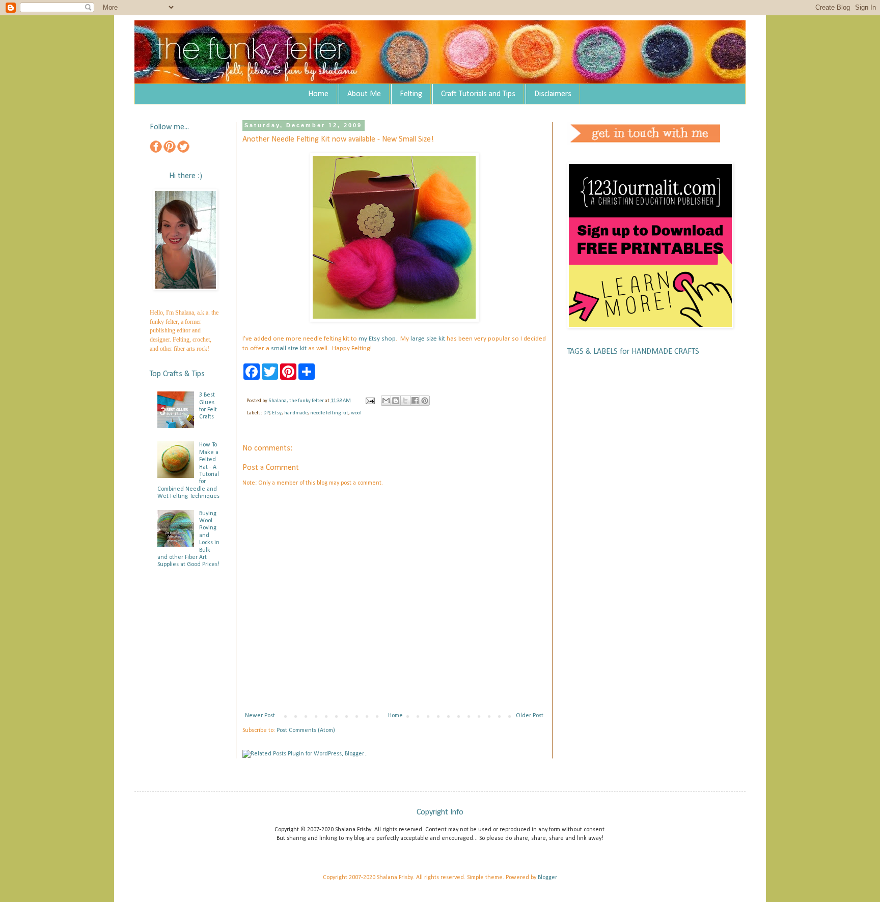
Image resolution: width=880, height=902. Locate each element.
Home (318, 94)
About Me (364, 94)
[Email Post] (369, 401)
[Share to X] (405, 401)
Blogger (547, 878)
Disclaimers (552, 94)
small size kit (289, 348)
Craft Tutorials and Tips (478, 94)
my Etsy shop (377, 338)
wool (356, 413)
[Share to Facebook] (415, 401)
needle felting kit (329, 413)
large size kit (427, 338)
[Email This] (386, 401)
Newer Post (260, 716)
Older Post (529, 716)
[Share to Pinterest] (425, 401)
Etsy (277, 413)
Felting (411, 94)
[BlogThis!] (396, 401)
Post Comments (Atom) (306, 730)
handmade (296, 413)
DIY (266, 413)
